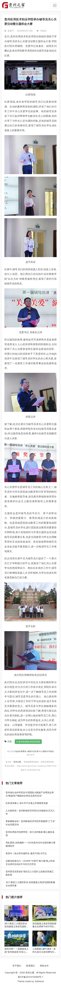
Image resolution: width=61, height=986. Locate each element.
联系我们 (30, 965)
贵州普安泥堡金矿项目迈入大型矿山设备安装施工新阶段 (30, 873)
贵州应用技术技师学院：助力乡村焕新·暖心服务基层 (30, 834)
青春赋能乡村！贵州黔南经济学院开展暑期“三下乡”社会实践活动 (30, 823)
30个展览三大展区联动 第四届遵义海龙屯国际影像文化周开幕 (30, 884)
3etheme (39, 981)
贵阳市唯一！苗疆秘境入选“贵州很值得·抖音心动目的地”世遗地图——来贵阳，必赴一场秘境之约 (16, 950)
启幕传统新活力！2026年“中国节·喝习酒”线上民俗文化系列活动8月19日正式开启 (30, 862)
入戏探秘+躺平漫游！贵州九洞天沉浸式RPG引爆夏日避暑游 (44, 950)
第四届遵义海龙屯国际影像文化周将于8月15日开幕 (44, 925)
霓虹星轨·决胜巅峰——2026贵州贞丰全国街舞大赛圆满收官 (30, 844)
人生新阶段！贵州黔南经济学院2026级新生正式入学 (30, 812)
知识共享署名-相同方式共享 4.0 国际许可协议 (34, 751)
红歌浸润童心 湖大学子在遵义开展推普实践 (30, 803)
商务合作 (44, 965)
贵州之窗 (17, 762)
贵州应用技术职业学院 (29, 741)
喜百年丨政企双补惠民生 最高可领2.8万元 (29, 853)
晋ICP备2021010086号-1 (30, 977)
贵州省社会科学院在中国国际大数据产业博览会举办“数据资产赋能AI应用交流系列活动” (30, 794)
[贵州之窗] (13, 5)
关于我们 (16, 965)
